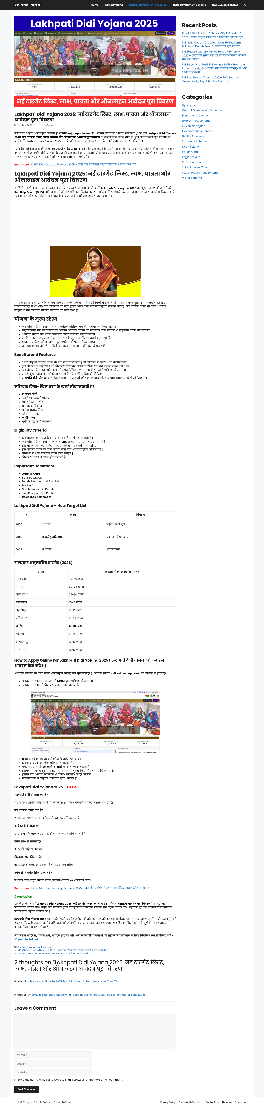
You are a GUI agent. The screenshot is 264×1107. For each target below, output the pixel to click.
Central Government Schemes (147, 5)
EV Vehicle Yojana (193, 126)
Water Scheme (192, 178)
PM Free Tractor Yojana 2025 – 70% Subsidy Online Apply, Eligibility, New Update (210, 79)
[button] (245, 5)
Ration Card (190, 152)
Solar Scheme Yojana (196, 167)
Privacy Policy (167, 1102)
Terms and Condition (190, 1102)
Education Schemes (195, 115)
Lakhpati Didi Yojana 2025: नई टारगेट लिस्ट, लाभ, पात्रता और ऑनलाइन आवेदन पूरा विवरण (94, 904)
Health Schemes (193, 136)
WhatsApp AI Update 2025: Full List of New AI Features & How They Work (74, 981)
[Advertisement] (95, 223)
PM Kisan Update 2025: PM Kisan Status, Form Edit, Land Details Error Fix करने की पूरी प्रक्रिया (211, 44)
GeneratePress (62, 1102)
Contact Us (212, 1102)
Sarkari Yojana (114, 5)
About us (227, 1102)
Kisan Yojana (190, 147)
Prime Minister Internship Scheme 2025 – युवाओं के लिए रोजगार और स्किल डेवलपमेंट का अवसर (91, 888)
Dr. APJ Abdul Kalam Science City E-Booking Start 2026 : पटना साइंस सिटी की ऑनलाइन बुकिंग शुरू (214, 35)
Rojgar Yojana (191, 157)
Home (95, 5)
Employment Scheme (225, 5)
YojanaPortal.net (26, 939)
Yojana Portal (28, 5)
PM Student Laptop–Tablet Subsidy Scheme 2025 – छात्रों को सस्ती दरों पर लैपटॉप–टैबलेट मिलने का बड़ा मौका (214, 55)
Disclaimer (241, 1102)
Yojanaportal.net (79, 133)
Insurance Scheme (194, 141)
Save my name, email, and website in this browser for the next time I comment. (70, 1080)
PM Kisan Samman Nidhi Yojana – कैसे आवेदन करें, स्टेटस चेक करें (53, 953)
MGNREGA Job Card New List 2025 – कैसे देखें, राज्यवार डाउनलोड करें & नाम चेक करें (83, 164)
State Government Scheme (189, 5)
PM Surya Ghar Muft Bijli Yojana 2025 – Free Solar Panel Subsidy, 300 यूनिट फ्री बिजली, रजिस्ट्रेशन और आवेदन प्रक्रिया (214, 68)
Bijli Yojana (189, 105)
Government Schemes (197, 131)
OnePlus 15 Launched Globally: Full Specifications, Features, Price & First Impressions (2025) (87, 995)
